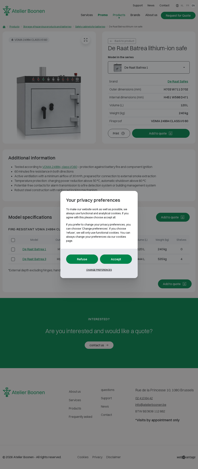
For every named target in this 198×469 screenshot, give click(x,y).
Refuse (82, 259)
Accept (116, 259)
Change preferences (99, 269)
